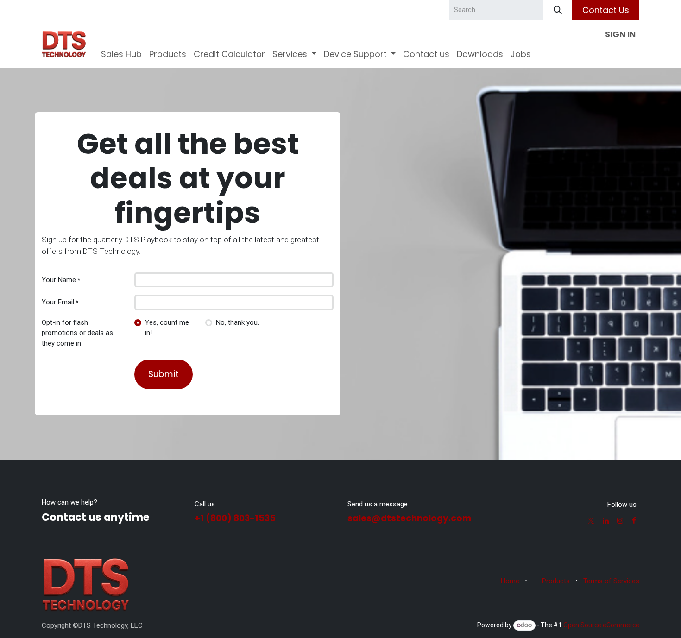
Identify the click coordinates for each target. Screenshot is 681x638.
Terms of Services (611, 581)
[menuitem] (121, 54)
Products (556, 581)
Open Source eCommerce (601, 625)
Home (510, 581)
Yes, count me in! (167, 327)
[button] (163, 374)
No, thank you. (237, 322)
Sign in (620, 34)
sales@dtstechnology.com (409, 518)
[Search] (557, 10)
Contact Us (605, 10)
